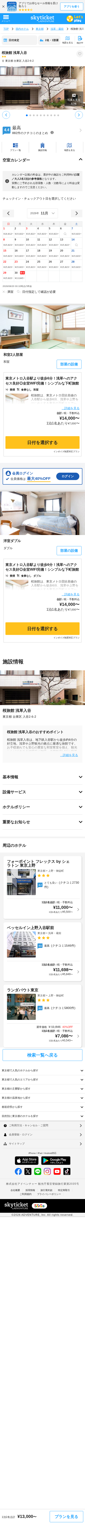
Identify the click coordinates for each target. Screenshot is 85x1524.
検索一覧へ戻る (42, 1055)
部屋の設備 (69, 364)
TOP (6, 28)
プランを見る (66, 1516)
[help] (52, 132)
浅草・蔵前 (57, 28)
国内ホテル (22, 28)
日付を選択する (42, 442)
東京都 (40, 28)
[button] (8, 231)
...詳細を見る (71, 408)
